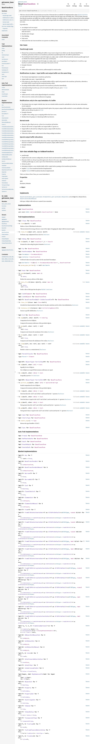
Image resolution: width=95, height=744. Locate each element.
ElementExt (29, 497)
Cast (26, 485)
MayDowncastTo (37, 674)
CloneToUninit (30, 491)
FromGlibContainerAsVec (34, 512)
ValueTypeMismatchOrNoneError (45, 630)
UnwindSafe (26, 447)
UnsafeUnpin (26, 444)
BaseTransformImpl (32, 299)
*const (73, 512)
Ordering (45, 318)
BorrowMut (28, 479)
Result (50, 241)
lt (21, 391)
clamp (22, 343)
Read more (46, 234)
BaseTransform (27, 209)
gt (21, 402)
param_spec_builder (27, 265)
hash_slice (24, 282)
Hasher (24, 276)
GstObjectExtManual (32, 647)
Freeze (24, 436)
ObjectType (30, 362)
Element (28, 294)
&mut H (39, 273)
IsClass (24, 671)
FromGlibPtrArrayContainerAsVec (37, 568)
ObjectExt (28, 682)
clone (22, 223)
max (22, 326)
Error (23, 632)
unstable (82, 232)
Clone (24, 221)
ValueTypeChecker (27, 630)
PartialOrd (39, 380)
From (26, 509)
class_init (24, 302)
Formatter (38, 241)
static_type (25, 420)
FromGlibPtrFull (67, 517)
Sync (24, 427)
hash (22, 273)
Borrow (27, 473)
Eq (23, 248)
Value (26, 662)
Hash (24, 270)
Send (24, 415)
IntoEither (29, 665)
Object (28, 296)
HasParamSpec (27, 251)
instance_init (25, 308)
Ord (23, 315)
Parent (24, 356)
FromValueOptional (40, 626)
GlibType (65, 512)
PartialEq (39, 362)
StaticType (26, 418)
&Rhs (34, 373)
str (35, 262)
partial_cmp (25, 382)
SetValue (25, 257)
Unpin (24, 441)
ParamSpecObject (36, 254)
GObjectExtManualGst (32, 635)
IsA (23, 294)
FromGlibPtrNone (36, 517)
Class (40, 302)
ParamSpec (25, 254)
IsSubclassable (46, 299)
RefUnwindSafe (27, 438)
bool (40, 364)
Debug (24, 239)
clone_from (24, 232)
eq (21, 364)
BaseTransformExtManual (34, 467)
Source (20, 6)
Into (28, 653)
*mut (72, 541)
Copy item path (38, 4)
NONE (27, 212)
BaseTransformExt (31, 461)
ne (21, 373)
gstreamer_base (22, 2)
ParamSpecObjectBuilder (48, 262)
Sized (25, 287)
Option (32, 212)
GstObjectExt (30, 641)
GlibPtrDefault (54, 512)
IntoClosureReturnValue (34, 659)
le (21, 396)
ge (21, 408)
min (22, 335)
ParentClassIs (27, 354)
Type (34, 420)
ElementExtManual (31, 503)
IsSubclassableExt (32, 668)
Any (26, 455)
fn (32, 262)
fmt (22, 241)
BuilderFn (25, 262)
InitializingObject (49, 308)
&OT (34, 364)
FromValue (25, 629)
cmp (22, 318)
